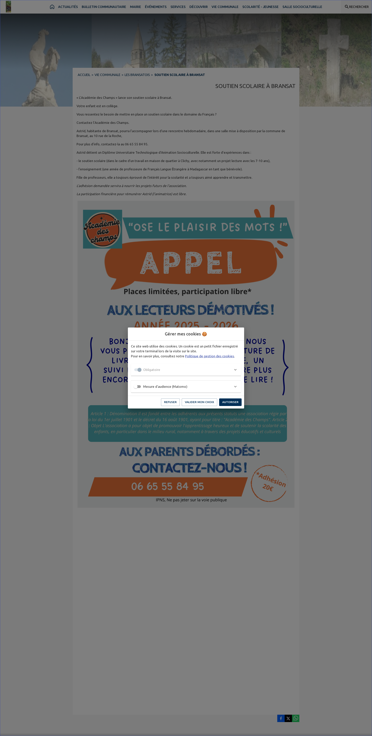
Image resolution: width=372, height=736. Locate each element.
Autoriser (230, 402)
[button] (186, 370)
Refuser (170, 402)
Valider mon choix (199, 402)
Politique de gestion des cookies (209, 356)
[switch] (135, 386)
